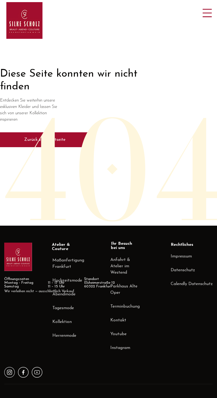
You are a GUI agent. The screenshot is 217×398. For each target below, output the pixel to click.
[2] (37, 372)
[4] (23, 372)
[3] (9, 372)
